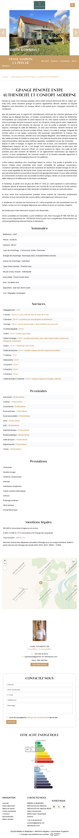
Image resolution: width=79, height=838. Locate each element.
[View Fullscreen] (4, 568)
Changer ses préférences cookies (35, 834)
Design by (57, 834)
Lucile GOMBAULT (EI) (39, 646)
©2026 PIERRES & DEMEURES (21, 831)
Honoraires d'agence (60, 831)
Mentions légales (42, 831)
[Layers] (73, 561)
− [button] (5, 563)
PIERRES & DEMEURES (35, 803)
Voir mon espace (39, 664)
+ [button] (5, 560)
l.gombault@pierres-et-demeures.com (40, 656)
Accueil (5, 77)
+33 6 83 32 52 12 (41, 654)
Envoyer (11, 722)
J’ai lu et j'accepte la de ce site (33, 717)
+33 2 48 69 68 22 (34, 820)
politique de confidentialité (37, 717)
